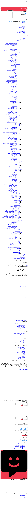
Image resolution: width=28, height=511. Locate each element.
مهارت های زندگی (21, 358)
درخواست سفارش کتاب (19, 333)
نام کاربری (24, 423)
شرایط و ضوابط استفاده (19, 323)
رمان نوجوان (22, 349)
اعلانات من (22, 28)
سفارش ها (22, 23)
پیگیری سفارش (21, 31)
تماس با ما (22, 341)
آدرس (23, 26)
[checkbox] (19, 14)
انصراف (25, 405)
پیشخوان (23, 22)
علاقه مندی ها (22, 27)
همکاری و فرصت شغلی (20, 342)
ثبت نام (10, 21)
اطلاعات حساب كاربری (20, 32)
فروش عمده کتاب (21, 327)
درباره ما (23, 340)
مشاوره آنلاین (22, 334)
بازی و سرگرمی (21, 353)
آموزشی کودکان (21, 357)
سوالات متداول (21, 325)
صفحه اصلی (22, 495)
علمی (23, 351)
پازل (24, 354)
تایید (22, 405)
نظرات (23, 29)
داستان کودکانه (21, 347)
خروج (23, 33)
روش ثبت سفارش (21, 326)
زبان (23, 356)
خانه (26, 265)
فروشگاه (23, 497)
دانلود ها (23, 24)
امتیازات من (22, 335)
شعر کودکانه (22, 348)
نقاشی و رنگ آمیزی (20, 352)
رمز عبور (25, 426)
